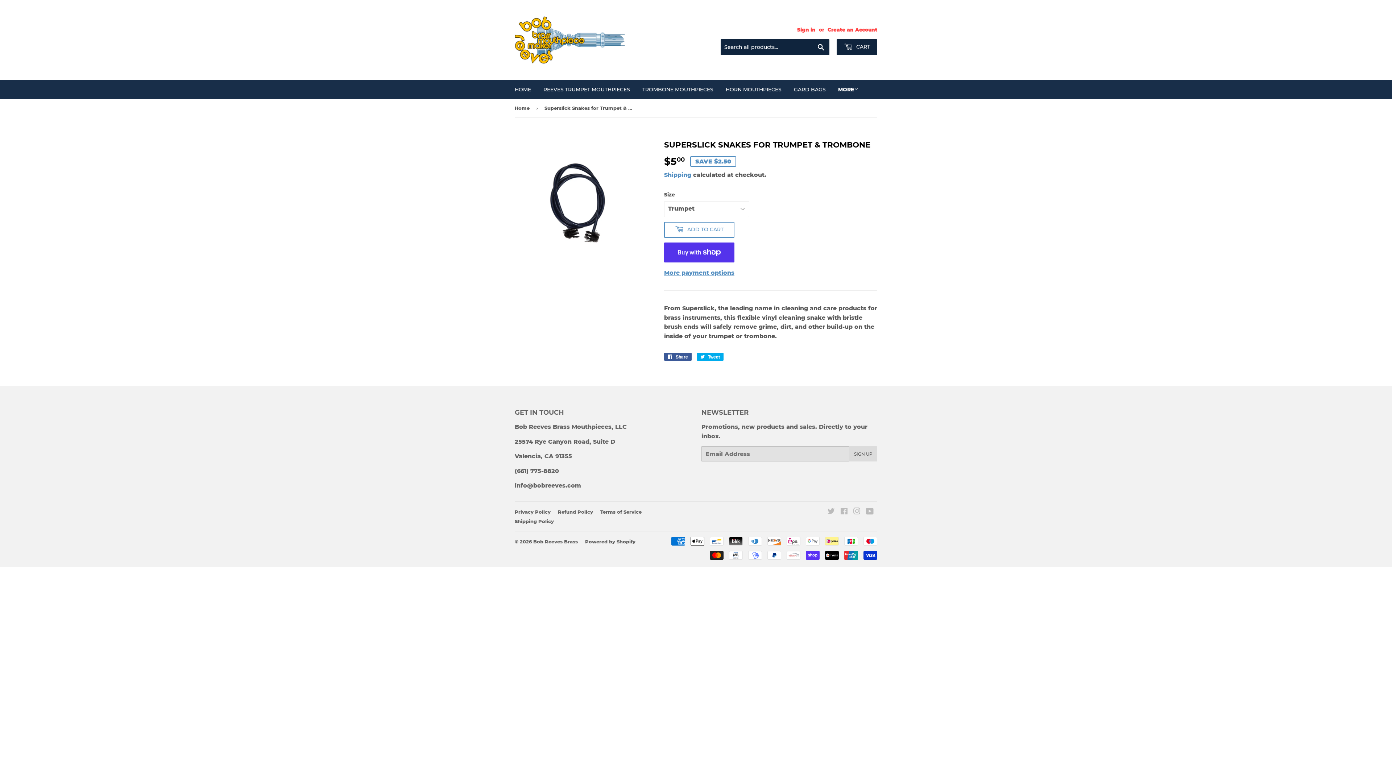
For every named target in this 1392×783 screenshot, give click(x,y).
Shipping (677, 174)
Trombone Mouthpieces (677, 89)
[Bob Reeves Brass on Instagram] (857, 512)
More (846, 89)
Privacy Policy (533, 512)
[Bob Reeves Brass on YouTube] (870, 512)
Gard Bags (810, 89)
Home (523, 89)
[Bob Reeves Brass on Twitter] (831, 512)
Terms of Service (621, 512)
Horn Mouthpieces (754, 89)
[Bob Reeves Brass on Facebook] (844, 512)
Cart (862, 47)
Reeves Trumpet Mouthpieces (586, 89)
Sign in (806, 30)
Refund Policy (575, 512)
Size (669, 194)
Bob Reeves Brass (555, 541)
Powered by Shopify (610, 541)
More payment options (699, 272)
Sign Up (863, 454)
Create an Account (852, 30)
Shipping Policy (534, 521)
